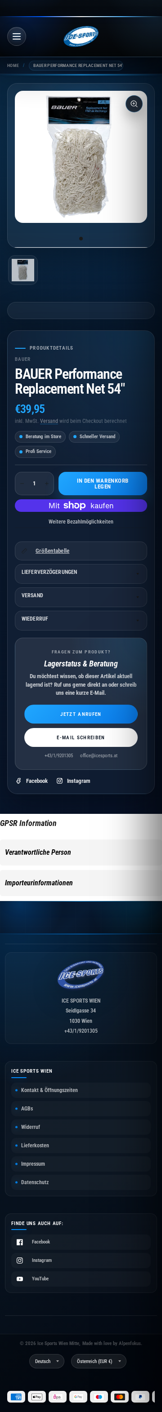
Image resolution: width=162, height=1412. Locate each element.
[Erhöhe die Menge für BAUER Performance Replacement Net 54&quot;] (47, 483)
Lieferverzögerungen (49, 572)
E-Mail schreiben (81, 738)
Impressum (33, 1164)
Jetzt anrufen (80, 714)
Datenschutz (35, 1182)
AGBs (27, 1109)
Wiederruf (35, 619)
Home (13, 65)
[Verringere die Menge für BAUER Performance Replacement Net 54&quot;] (22, 483)
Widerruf (30, 1127)
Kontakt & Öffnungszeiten (49, 1090)
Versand (49, 421)
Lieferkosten (35, 1145)
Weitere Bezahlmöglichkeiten (81, 522)
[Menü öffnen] (16, 36)
